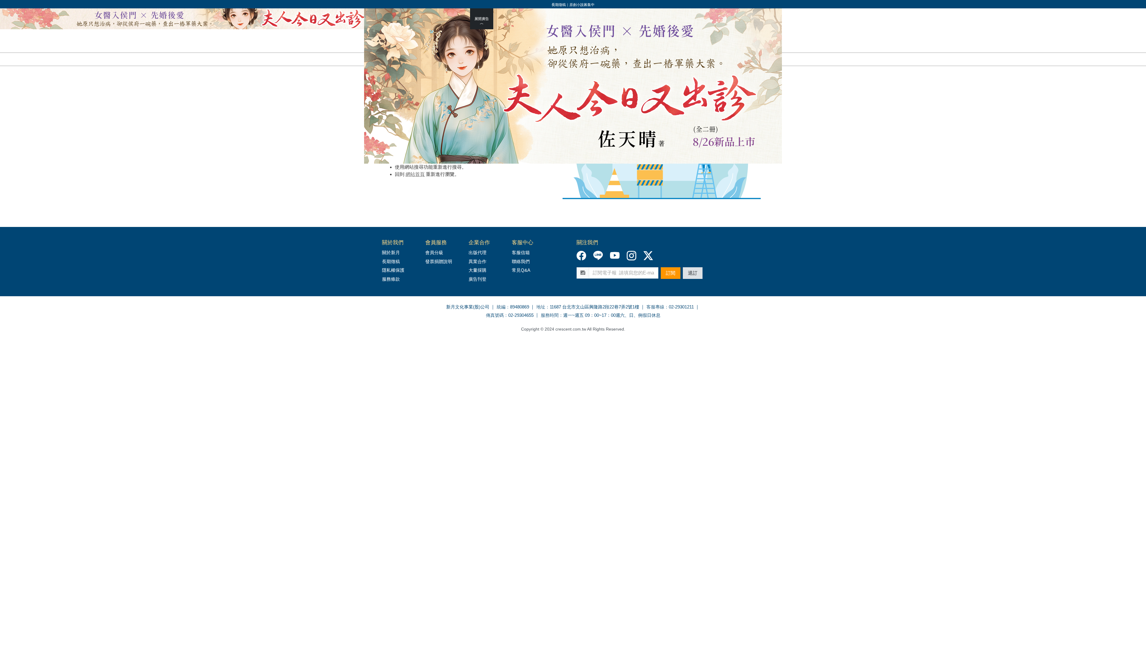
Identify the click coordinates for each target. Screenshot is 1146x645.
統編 (501, 306)
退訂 (692, 273)
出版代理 (479, 252)
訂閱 (670, 273)
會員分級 (434, 252)
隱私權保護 (393, 270)
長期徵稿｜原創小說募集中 (573, 4)
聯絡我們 (521, 261)
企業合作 (479, 242)
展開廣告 (482, 19)
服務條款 (391, 279)
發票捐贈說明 (438, 261)
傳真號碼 (495, 315)
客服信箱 (521, 252)
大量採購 (477, 270)
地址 (540, 306)
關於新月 (391, 252)
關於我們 (392, 242)
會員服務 (436, 242)
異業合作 (477, 261)
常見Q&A (521, 270)
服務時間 (550, 315)
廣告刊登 (477, 279)
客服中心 (522, 242)
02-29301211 (681, 306)
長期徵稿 (391, 261)
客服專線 (655, 306)
